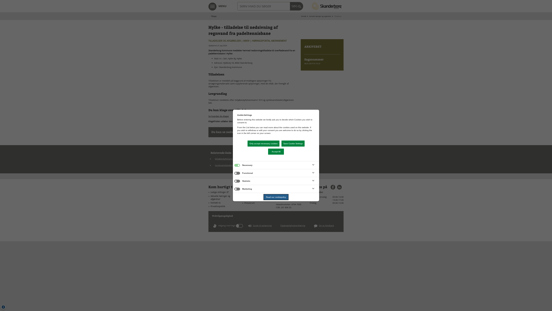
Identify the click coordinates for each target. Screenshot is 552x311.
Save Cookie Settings (293, 143)
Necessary (247, 165)
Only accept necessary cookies (263, 143)
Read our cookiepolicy (276, 197)
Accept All (276, 151)
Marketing (247, 189)
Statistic (246, 181)
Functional (247, 173)
